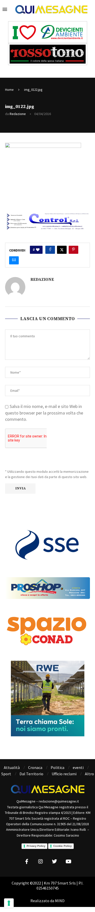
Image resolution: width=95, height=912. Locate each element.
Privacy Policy (36, 846)
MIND (60, 900)
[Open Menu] (5, 9)
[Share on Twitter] (62, 250)
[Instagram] (40, 861)
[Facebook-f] (27, 861)
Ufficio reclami (64, 773)
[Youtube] (68, 861)
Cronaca (35, 767)
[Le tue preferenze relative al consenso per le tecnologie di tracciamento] (9, 903)
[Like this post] (38, 250)
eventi (78, 767)
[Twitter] (54, 861)
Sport (6, 773)
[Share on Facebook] (50, 250)
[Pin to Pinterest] (73, 250)
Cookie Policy (62, 846)
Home (9, 90)
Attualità (12, 767)
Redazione (18, 114)
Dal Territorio (31, 773)
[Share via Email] (14, 260)
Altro (89, 773)
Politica (57, 767)
